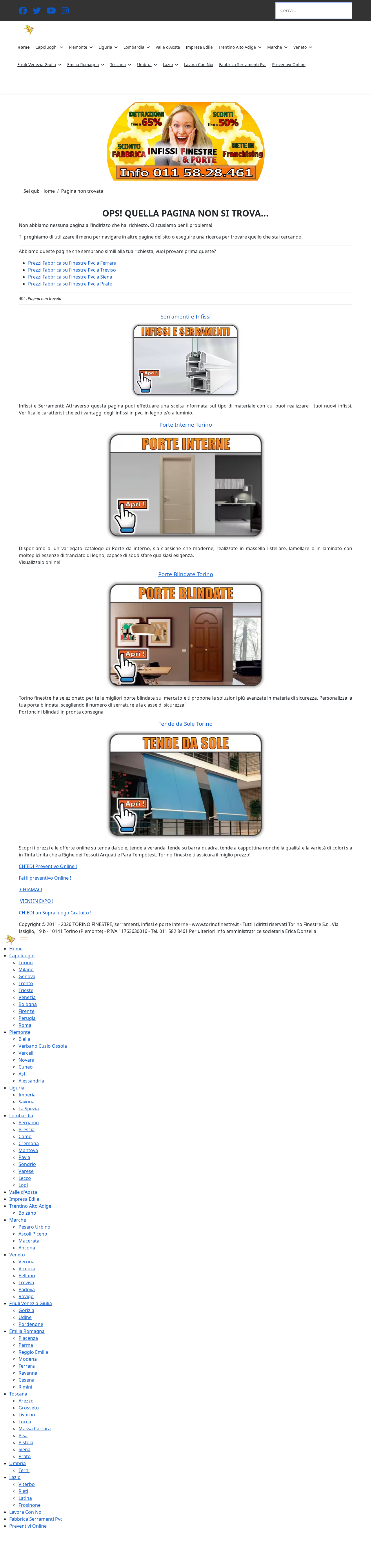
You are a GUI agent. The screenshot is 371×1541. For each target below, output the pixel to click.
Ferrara (27, 1366)
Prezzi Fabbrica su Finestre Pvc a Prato (70, 284)
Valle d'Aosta (168, 47)
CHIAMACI (30, 889)
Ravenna (28, 1373)
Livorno (27, 1414)
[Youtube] (51, 12)
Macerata (29, 1241)
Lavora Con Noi (198, 64)
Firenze (26, 1011)
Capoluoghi (46, 47)
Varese (26, 1171)
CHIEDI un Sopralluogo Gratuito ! (55, 912)
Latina (25, 1498)
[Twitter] (37, 12)
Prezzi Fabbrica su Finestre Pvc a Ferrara (72, 263)
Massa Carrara (35, 1428)
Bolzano (27, 1213)
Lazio (168, 64)
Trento (26, 983)
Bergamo (29, 1122)
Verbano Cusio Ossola (43, 1046)
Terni (24, 1470)
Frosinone (30, 1505)
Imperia (27, 1094)
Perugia (27, 1018)
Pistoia (26, 1442)
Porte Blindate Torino (185, 574)
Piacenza (28, 1338)
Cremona (29, 1143)
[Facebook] (23, 12)
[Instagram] (65, 12)
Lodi (23, 1185)
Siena (24, 1449)
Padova (27, 1289)
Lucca (25, 1421)
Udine (25, 1317)
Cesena (26, 1380)
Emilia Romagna (83, 64)
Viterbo (27, 1484)
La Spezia (29, 1108)
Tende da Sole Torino (185, 723)
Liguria (105, 47)
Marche (274, 47)
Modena (28, 1359)
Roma (25, 1025)
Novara (26, 1060)
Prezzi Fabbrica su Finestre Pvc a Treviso (72, 270)
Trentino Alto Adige (237, 47)
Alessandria (31, 1081)
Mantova (28, 1150)
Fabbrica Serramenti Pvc (242, 64)
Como (25, 1136)
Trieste (26, 990)
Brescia (26, 1129)
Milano (26, 969)
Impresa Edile (199, 47)
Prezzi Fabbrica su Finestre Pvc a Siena (70, 277)
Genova (27, 976)
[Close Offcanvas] (24, 940)
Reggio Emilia (33, 1352)
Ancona (27, 1248)
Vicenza (27, 1268)
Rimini (25, 1387)
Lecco (25, 1178)
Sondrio (27, 1164)
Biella (24, 1039)
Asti (23, 1074)
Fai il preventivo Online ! (45, 878)
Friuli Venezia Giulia (36, 64)
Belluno (27, 1275)
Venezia (27, 997)
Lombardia (133, 47)
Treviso (26, 1282)
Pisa (23, 1435)
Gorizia (26, 1310)
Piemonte (78, 47)
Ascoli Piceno (33, 1234)
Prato (25, 1456)
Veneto (300, 47)
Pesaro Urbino (34, 1227)
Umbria (144, 64)
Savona (26, 1101)
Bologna (28, 1004)
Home (23, 47)
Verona (26, 1261)
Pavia (24, 1157)
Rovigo (26, 1296)
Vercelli (26, 1053)
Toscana (118, 64)
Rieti (23, 1491)
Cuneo (26, 1067)
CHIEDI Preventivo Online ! (48, 866)
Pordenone (31, 1324)
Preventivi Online (288, 64)
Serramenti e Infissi (186, 316)
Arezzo (26, 1401)
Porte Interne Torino (185, 424)
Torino (26, 962)
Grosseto (29, 1407)
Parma (26, 1345)
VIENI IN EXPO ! (36, 901)
